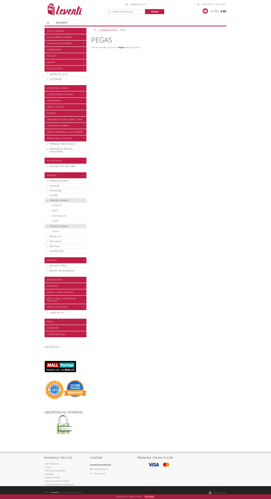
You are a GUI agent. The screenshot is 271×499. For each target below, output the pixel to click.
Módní (55, 210)
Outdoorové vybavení (60, 94)
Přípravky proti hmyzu (63, 143)
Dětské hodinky (59, 226)
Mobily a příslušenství (60, 292)
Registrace (220, 4)
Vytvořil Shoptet (219, 492)
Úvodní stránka (48, 22)
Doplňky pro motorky (63, 166)
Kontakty (62, 22)
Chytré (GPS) (57, 251)
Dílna (50, 321)
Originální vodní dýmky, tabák (64, 119)
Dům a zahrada (55, 30)
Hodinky (52, 175)
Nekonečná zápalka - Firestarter (62, 150)
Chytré (54, 195)
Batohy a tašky (58, 265)
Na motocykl (54, 160)
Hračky (51, 62)
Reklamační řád (52, 477)
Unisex (55, 231)
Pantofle (52, 285)
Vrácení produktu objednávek (59, 484)
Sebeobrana (54, 100)
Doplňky (52, 260)
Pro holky (56, 241)
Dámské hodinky (59, 200)
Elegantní (56, 205)
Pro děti (52, 56)
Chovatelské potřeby (59, 43)
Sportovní (56, 190)
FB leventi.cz (100, 473)
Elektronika (54, 49)
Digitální (55, 246)
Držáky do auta (59, 74)
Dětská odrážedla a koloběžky (65, 132)
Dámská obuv (55, 279)
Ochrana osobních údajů (57, 481)
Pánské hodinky (59, 180)
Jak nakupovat (52, 463)
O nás (48, 467)
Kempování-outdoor (59, 138)
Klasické (54, 185)
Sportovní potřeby (58, 125)
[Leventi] (65, 9)
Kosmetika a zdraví (58, 88)
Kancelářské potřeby (59, 37)
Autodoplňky (55, 68)
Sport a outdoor (57, 306)
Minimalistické (59, 215)
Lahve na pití (57, 312)
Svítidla (51, 113)
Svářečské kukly (56, 334)
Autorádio (56, 79)
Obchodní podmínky (55, 470)
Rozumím (149, 496)
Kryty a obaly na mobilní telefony (61, 299)
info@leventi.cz (101, 469)
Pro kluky (55, 236)
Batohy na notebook (62, 270)
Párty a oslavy (55, 106)
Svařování (53, 327)
